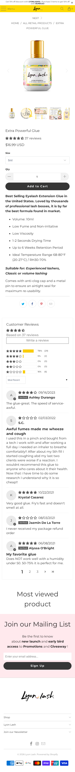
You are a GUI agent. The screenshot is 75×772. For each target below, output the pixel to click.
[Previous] (8, 70)
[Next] (66, 70)
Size (7, 153)
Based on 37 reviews (22, 335)
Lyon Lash (30, 754)
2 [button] (30, 572)
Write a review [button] (37, 340)
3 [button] (37, 572)
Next (36, 18)
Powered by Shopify (47, 754)
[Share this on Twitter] (23, 304)
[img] (27, 393)
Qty (7, 169)
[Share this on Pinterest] (42, 304)
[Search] (62, 8)
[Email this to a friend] (51, 304)
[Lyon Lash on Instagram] (37, 744)
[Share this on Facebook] (32, 304)
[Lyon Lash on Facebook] (31, 744)
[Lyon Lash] (37, 8)
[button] (14, 138)
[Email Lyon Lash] (43, 744)
